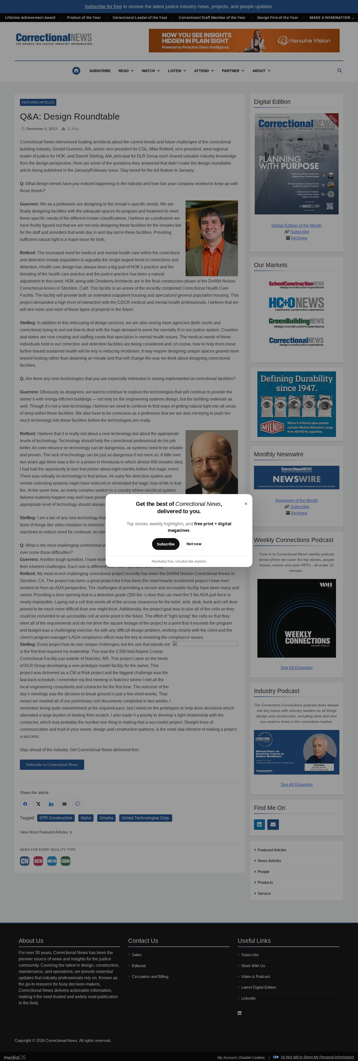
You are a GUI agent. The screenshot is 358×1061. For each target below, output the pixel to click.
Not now (194, 544)
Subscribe (166, 544)
